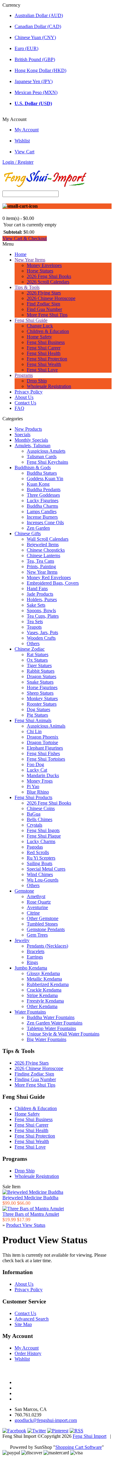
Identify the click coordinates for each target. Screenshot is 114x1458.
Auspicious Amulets (46, 451)
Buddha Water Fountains (50, 1017)
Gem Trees (37, 934)
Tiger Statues (39, 665)
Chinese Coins (41, 808)
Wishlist (22, 140)
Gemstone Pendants (46, 929)
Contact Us (25, 402)
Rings (32, 962)
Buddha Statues (42, 473)
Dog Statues (38, 709)
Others (33, 643)
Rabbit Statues (40, 671)
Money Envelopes (44, 265)
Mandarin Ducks (43, 775)
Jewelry (22, 940)
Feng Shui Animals (33, 720)
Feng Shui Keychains (47, 462)
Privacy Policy (29, 391)
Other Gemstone (42, 918)
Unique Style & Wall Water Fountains (63, 1033)
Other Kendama (42, 1006)
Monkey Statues (42, 698)
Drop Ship (37, 380)
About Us (24, 397)
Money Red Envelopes (49, 577)
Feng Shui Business (46, 342)
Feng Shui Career (43, 347)
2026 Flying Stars (44, 292)
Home (20, 254)
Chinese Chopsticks (46, 550)
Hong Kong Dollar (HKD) (40, 70)
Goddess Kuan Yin (45, 478)
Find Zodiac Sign (43, 303)
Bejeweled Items (43, 544)
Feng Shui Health (43, 353)
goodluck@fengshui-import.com (46, 1420)
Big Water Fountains (46, 1039)
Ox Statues (37, 660)
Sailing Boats (39, 863)
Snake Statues (40, 682)
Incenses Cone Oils (45, 522)
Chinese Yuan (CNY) (35, 37)
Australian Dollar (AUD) (39, 15)
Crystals (34, 825)
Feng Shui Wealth (44, 364)
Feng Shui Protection (47, 358)
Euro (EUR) (26, 48)
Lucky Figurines (42, 500)
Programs (24, 375)
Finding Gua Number (35, 1079)
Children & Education (48, 331)
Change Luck (40, 325)
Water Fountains (30, 1011)
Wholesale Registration (49, 386)
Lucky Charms (41, 841)
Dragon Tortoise (42, 742)
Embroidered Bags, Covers (53, 583)
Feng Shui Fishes (43, 753)
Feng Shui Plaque (44, 836)
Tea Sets (35, 621)
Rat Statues (37, 654)
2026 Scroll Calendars (48, 281)
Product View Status (25, 1225)
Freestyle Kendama (45, 1000)
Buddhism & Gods (33, 467)
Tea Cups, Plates (43, 616)
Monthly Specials (31, 440)
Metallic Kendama (44, 978)
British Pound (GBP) (35, 59)
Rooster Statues (42, 704)
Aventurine (37, 907)
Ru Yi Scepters (41, 858)
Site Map (23, 1324)
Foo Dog (35, 764)
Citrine (33, 912)
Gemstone (24, 890)
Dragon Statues (41, 676)
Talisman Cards (42, 456)
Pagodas (35, 847)
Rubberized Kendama (48, 984)
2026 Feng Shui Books (49, 276)
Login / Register (17, 162)
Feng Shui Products (33, 797)
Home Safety (39, 336)
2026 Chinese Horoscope (51, 298)
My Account (27, 129)
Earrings (35, 956)
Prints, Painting (41, 566)
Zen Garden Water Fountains (54, 1022)
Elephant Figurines (45, 748)
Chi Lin (34, 731)
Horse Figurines (42, 687)
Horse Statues (40, 270)
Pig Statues (37, 715)
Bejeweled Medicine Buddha (30, 1197)
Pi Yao (33, 786)
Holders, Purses (42, 599)
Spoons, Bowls (41, 610)
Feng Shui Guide (31, 320)
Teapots (34, 627)
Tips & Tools (27, 287)
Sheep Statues (40, 693)
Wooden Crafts (41, 638)
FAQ (19, 408)
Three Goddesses (43, 495)
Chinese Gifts (28, 533)
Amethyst (36, 896)
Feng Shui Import (89, 1436)
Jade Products (40, 594)
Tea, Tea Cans (40, 561)
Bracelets (35, 951)
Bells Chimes (39, 819)
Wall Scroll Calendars (47, 539)
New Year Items (30, 259)
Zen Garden (38, 528)
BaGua (33, 814)
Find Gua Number (44, 309)
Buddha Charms (42, 506)
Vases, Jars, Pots (42, 632)
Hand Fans (37, 588)
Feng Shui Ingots (43, 830)
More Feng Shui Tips (47, 314)
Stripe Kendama (42, 995)
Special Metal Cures (46, 869)
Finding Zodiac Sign (34, 1073)
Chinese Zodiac (30, 649)
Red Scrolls (38, 852)
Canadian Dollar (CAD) (38, 26)
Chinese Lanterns (43, 555)
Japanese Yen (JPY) (34, 81)
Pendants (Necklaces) (47, 945)
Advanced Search (32, 1318)
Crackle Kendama (44, 989)
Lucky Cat (37, 770)
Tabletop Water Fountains (51, 1028)
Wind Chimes (40, 874)
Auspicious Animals (46, 726)
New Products (28, 429)
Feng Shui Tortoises (46, 759)
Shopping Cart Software (78, 1447)
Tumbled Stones (42, 923)
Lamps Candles (42, 511)
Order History (28, 1353)
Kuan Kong (38, 484)
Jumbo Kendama (31, 967)
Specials (22, 434)
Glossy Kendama (43, 973)
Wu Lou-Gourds (42, 879)
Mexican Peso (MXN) (36, 92)
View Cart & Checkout (24, 238)
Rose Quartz (39, 901)
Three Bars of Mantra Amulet (30, 1214)
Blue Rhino (38, 792)
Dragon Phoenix (42, 737)
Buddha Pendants (43, 489)
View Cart (24, 151)
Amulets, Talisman (32, 445)
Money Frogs (40, 781)
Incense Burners (42, 517)
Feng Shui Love (42, 369)
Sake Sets (36, 605)
